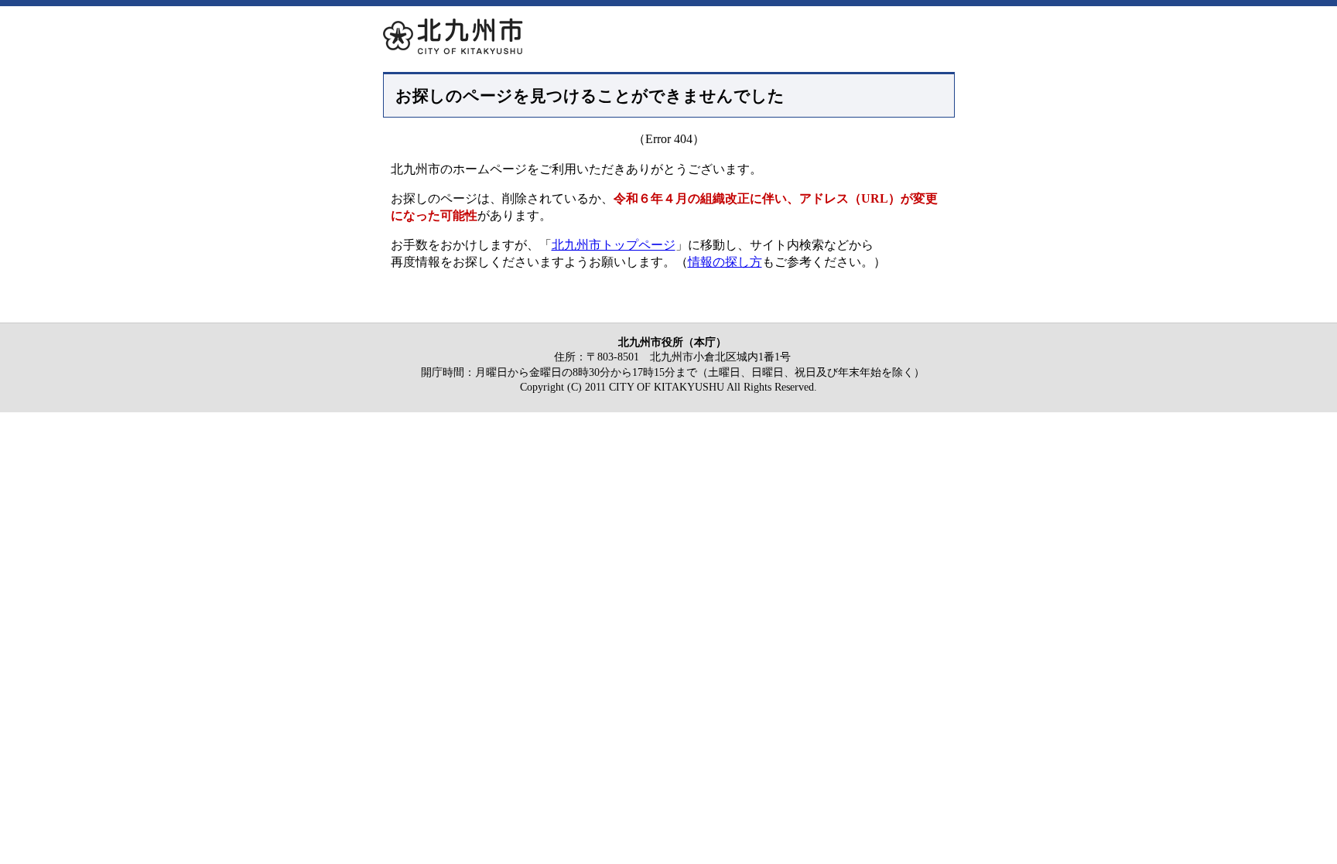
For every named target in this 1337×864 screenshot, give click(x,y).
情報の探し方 (725, 261)
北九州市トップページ (613, 244)
